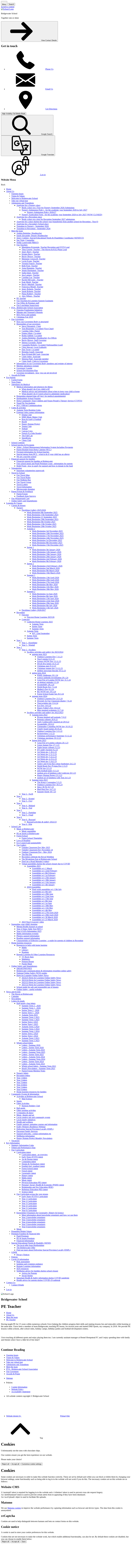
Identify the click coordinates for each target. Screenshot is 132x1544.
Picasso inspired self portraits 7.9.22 (51, 717)
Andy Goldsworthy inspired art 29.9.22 (53, 722)
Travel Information (24, 487)
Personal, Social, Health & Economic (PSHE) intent (43, 1185)
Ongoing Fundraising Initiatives (29, 310)
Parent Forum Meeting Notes (33, 1071)
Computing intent (29, 1161)
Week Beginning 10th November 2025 (48, 533)
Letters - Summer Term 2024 (33, 1059)
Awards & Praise (18, 375)
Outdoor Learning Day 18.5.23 (50, 785)
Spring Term (37, 626)
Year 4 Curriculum (29, 1206)
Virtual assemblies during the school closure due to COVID (46, 864)
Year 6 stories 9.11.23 (46, 659)
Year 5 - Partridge (29, 812)
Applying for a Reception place (29, 217)
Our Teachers (21, 245)
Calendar (15, 996)
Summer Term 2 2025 (30, 1017)
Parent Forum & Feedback (22, 491)
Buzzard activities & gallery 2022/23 (42, 822)
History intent (27, 1175)
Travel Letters (22, 484)
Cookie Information (19, 1387)
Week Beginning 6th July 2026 (44, 605)
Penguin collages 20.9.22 (47, 719)
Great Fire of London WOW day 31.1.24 (54, 680)
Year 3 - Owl (27, 801)
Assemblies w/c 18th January (44, 880)
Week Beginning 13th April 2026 (45, 577)
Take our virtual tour (19, 201)
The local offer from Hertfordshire (30, 1245)
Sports (19, 1101)
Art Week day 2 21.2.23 (47, 754)
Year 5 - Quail (27, 815)
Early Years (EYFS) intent (32, 1157)
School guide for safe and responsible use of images (37, 987)
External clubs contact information (30, 412)
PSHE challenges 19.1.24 (47, 675)
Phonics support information (27, 936)
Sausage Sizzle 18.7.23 (46, 792)
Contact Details (17, 1285)
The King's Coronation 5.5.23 (49, 782)
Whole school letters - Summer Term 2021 (39, 1066)
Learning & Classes (14, 503)
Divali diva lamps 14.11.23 (48, 664)
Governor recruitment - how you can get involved (36, 373)
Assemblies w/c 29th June (42, 894)
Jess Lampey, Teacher (30, 275)
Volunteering (16, 468)
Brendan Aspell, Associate (32, 352)
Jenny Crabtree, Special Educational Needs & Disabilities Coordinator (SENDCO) (50, 238)
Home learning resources (21, 943)
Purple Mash (27, 964)
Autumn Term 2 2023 (30, 1038)
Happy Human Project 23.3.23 (49, 775)
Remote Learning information (28, 1266)
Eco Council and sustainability (28, 843)
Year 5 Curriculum (29, 1208)
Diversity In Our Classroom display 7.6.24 (54, 701)
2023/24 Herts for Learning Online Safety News (41, 980)
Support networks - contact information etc (33, 1134)
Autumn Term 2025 (30, 1015)
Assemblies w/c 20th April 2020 (45, 915)
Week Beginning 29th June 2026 (45, 603)
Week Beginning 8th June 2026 (45, 596)
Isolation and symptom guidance (29, 1264)
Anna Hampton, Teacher (32, 268)
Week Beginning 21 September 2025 (42, 517)
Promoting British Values (21, 1231)
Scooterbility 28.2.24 (45, 685)
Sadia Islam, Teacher (30, 273)
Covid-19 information (20, 1259)
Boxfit (24, 422)
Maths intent (27, 1178)
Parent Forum (22, 494)
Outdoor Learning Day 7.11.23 (49, 657)
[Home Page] (7, 9)
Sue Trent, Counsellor (25, 240)
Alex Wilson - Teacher (31, 296)
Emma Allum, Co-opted (31, 333)
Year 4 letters (21, 1085)
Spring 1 (30, 547)
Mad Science (27, 1099)
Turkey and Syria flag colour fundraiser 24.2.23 (56, 764)
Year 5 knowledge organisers (33, 1224)
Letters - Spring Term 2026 (33, 1047)
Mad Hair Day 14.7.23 (46, 789)
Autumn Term (37, 624)
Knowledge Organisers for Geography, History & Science (40, 1213)
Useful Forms (16, 380)
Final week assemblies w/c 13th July (47, 889)
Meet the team (17, 231)
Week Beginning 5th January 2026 (46, 550)
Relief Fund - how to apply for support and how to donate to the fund (44, 466)
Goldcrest (26, 619)
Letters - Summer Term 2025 (33, 1052)
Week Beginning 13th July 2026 (45, 608)
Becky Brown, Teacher (31, 256)
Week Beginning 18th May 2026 (45, 589)
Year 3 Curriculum (29, 1203)
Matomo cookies (14, 1508)
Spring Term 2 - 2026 (30, 1010)
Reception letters (23, 1075)
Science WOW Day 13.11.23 (49, 661)
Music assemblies (29, 831)
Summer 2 (31, 591)
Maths (24, 947)
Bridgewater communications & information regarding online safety (43, 971)
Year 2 (19, 647)
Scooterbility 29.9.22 (45, 724)
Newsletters (16, 999)
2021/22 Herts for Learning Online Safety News (41, 985)
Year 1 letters (21, 1078)
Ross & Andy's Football (31, 419)
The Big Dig (27, 854)
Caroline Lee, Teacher (31, 277)
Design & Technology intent (33, 1164)
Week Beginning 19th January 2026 (46, 554)
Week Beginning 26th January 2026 (46, 557)
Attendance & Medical (20, 384)
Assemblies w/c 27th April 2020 (45, 913)
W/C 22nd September (41, 633)
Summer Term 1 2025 (30, 1020)
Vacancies (15, 1141)
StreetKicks (26, 438)
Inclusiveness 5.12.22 (46, 733)
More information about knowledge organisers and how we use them (50, 1215)
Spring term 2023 (39, 740)
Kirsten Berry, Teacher (31, 254)
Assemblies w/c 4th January (43, 885)
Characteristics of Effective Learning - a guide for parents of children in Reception (49, 940)
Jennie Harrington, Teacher (33, 270)
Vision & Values (18, 196)
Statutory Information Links (22, 1145)
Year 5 (19, 810)
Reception (20, 612)
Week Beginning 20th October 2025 (41, 526)
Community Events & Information (25, 1094)
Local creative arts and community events (33, 1117)
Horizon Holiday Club (31, 1106)
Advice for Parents (29, 1273)
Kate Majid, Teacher (30, 282)
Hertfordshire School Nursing (28, 398)
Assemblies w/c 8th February (44, 873)
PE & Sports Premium (25, 1238)
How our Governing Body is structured (32, 322)
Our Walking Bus (23, 480)
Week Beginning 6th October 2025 (41, 522)
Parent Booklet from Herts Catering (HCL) (33, 450)
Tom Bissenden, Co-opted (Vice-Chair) (38, 329)
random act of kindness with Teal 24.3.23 (54, 778)
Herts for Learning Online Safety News (32, 975)
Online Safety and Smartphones (24, 501)
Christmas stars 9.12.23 (46, 666)
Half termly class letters (25, 1003)
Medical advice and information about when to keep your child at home (51, 391)
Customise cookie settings (32, 1464)
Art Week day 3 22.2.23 (47, 757)
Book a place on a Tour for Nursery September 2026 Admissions (48, 208)
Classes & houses (18, 505)
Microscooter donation (25, 489)
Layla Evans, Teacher (30, 261)
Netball (25, 429)
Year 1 (19, 640)
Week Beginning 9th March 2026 (45, 571)
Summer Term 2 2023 (30, 1041)
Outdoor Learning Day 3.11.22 (49, 731)
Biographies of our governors (28, 324)
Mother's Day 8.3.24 (45, 689)
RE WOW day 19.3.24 (46, 692)
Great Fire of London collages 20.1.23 (52, 743)
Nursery (19, 508)
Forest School (22, 836)
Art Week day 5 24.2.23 (47, 761)
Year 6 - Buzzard (28, 819)
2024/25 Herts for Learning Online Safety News (41, 978)
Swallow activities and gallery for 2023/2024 (45, 652)
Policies (14, 1257)
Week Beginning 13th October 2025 (41, 524)
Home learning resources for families (31, 1092)
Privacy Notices (22, 1255)
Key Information (13, 1143)
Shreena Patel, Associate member (35, 359)
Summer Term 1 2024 (30, 1031)
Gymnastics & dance (24, 1113)
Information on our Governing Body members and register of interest (44, 363)
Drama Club (27, 415)
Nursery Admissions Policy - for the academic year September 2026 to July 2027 (54, 210)
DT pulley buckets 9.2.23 (47, 750)
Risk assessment (23, 1262)
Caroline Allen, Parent (31, 331)
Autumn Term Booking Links (28, 410)
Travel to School (18, 473)
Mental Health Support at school (29, 926)
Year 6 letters (21, 1089)
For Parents (10, 377)
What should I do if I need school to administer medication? (46, 394)
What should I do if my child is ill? (36, 389)
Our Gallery (21, 845)
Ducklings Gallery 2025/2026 (34, 510)
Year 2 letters (21, 1080)
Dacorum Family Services (27, 1131)
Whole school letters (24, 1043)
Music (19, 1229)
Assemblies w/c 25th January (44, 878)
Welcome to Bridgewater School (24, 198)
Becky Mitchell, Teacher (32, 284)
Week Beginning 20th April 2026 (45, 580)
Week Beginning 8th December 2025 (47, 543)
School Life (16, 826)
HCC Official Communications (29, 405)
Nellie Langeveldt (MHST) (27, 242)
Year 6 (19, 817)
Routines (25, 952)
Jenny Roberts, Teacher (31, 289)
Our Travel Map (23, 475)
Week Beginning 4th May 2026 (45, 584)
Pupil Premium (22, 1236)
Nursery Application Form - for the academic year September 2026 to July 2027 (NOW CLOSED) (62, 215)
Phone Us (49, 69)
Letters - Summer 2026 (31, 1045)
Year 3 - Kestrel (28, 799)
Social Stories (27, 1275)
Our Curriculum (17, 1150)
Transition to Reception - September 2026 (33, 228)
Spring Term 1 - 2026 (30, 1013)
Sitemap (9, 1378)
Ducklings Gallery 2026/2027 (34, 610)
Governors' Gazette (24, 368)
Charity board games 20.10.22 (49, 729)
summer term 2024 (39, 696)
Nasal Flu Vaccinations (25, 403)
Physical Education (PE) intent (34, 1182)
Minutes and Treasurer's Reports (29, 312)
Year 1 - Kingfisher (29, 643)
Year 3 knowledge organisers (33, 1220)
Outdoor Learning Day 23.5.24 (50, 698)
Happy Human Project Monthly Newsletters (34, 1138)
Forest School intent (30, 1168)
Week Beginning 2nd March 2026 (46, 568)
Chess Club (26, 440)
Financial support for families (23, 459)
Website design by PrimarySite (38, 1416)
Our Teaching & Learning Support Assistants (34, 301)
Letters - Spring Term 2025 (33, 1054)
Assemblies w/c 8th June (42, 901)
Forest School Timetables (32, 838)
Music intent (27, 1180)
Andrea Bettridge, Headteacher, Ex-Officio (39, 338)
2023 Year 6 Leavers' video (33, 922)
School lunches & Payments (22, 445)
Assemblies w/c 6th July (42, 892)
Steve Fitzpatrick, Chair (31, 326)
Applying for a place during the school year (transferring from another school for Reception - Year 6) (57, 222)
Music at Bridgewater (25, 829)
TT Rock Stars (28, 957)
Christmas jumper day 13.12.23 (50, 668)
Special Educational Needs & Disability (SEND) (31, 1243)
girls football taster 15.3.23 (48, 771)
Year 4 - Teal (27, 808)
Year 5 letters (21, 1087)
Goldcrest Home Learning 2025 (40, 622)
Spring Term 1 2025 (30, 1024)
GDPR (14, 1252)
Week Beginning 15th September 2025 (42, 515)
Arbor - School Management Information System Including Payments (44, 447)
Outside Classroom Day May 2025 (36, 847)
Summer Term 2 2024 (30, 1029)
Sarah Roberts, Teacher (31, 291)
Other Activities (22, 1103)
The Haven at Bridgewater (22, 994)
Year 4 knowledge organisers (33, 1222)
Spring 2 (30, 564)
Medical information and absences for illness (34, 387)
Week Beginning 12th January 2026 (46, 552)
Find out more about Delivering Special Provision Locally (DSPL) (43, 1250)
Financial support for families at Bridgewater (34, 461)
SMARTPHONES (24, 968)
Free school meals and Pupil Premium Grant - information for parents (44, 463)
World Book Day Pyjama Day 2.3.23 (52, 766)
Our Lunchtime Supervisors (27, 305)
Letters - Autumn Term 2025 (33, 1050)
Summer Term (38, 629)
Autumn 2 (31, 529)
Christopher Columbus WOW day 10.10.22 (55, 726)
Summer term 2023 (40, 780)
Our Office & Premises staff (27, 303)
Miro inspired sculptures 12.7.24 (50, 710)
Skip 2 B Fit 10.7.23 (45, 787)
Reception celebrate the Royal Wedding (38, 857)
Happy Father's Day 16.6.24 (48, 708)
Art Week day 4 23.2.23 (47, 759)
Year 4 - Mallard (28, 806)
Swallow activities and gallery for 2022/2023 (45, 712)
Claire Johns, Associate (31, 356)
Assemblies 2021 (34, 866)
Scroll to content (7, 7)
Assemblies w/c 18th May (42, 906)
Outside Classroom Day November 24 (37, 850)
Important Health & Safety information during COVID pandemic (42, 1278)
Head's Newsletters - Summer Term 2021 (38, 1068)
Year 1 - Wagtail (28, 645)
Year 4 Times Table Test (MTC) (29, 929)
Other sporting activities (26, 1110)
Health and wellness (24, 1122)
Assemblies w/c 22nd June (43, 896)
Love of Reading (23, 840)
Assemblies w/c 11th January (44, 882)
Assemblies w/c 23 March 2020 (45, 920)
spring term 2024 (39, 673)
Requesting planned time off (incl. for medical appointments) (41, 396)
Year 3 (19, 796)
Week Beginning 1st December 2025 (47, 540)
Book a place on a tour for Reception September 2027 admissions (48, 219)
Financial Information (25, 1241)
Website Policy (17, 1389)
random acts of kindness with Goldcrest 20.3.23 (56, 773)
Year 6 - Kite (27, 824)
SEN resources (22, 1269)
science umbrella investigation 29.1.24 (52, 678)
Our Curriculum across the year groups (32, 1194)
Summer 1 (31, 575)
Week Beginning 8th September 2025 (42, 512)
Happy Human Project (31, 424)
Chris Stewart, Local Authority (34, 347)
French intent (27, 1171)
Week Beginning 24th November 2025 (48, 538)
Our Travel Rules (23, 477)
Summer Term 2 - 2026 (31, 1006)
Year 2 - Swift (27, 794)
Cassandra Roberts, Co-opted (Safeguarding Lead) (42, 345)
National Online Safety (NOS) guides (31, 973)
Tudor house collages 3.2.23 (48, 747)
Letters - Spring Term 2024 (33, 1061)
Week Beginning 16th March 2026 (46, 573)
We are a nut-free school (26, 457)
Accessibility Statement (20, 1392)
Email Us (49, 89)
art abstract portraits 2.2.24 (48, 682)
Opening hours (17, 194)
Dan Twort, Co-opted (30, 349)
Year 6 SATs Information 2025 (28, 931)
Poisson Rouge (28, 961)
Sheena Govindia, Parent (32, 343)
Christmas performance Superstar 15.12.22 (54, 736)
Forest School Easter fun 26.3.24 (50, 694)
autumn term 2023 (39, 654)
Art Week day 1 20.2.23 (47, 752)
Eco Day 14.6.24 (44, 705)
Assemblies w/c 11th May (42, 908)
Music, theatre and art (25, 1115)
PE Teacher (21, 298)
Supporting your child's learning (24, 924)
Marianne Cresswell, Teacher (33, 259)
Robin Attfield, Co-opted (32, 336)
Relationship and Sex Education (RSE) (37, 1187)
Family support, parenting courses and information (36, 1124)
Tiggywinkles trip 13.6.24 (47, 703)
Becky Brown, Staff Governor (34, 340)
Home (8, 189)
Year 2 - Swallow (29, 650)
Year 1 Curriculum (29, 1199)
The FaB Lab (27, 436)
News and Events (13, 992)
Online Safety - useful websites (29, 989)
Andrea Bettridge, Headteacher (29, 233)
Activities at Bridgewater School (29, 1096)
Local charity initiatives (25, 1120)
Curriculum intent (23, 1152)
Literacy (25, 950)
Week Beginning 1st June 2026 (44, 594)
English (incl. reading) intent (33, 1166)
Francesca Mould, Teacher (32, 287)
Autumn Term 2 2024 (30, 1027)
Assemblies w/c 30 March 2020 (45, 917)
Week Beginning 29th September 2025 (42, 519)
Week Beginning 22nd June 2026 (45, 601)
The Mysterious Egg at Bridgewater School (39, 859)
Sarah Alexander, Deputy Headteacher (32, 235)
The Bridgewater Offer (25, 1248)
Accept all (15, 1464)
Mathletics (26, 959)
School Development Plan (27, 370)
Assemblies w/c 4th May (42, 910)
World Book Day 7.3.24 (47, 687)
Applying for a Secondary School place (32, 224)
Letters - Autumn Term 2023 (33, 1064)
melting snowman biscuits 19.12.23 (51, 671)
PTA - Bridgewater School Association (27, 308)
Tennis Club (27, 426)
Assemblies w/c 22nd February (44, 871)
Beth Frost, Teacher (30, 266)
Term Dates (16, 382)
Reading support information (28, 938)
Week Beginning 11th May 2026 (45, 587)
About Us (10, 191)
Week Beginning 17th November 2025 (48, 536)
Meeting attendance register (27, 366)
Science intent (27, 1192)
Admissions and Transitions (22, 203)
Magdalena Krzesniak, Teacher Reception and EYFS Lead (45, 247)
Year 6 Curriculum (29, 1210)
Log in (9, 1289)
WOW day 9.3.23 (44, 768)
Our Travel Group (23, 482)
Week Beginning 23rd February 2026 (47, 566)
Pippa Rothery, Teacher (31, 294)
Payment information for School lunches (32, 452)
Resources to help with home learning (31, 945)
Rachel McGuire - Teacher (32, 280)
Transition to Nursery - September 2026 (32, 226)
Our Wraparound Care (20, 498)
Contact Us (10, 1282)
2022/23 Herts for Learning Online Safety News (41, 982)
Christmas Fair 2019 (24, 317)
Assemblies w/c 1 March (42, 868)
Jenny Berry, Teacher (30, 252)
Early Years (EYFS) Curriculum (35, 1196)
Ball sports (20, 1108)
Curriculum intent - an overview (35, 1155)
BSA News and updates (26, 315)
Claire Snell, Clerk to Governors (35, 361)
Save (24, 1542)
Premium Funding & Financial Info (25, 1234)
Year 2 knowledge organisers (33, 1217)
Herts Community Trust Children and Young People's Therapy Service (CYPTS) (49, 401)
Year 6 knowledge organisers (33, 1227)
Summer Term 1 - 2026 (31, 1008)
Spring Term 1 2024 (30, 1036)
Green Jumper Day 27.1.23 (48, 745)
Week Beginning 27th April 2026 (45, 582)
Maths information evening (27, 933)
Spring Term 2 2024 (30, 1034)
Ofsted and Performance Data (23, 1148)
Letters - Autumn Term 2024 (33, 1057)
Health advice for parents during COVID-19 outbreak (38, 1280)
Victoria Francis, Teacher (32, 263)
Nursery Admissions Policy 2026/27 (41, 212)
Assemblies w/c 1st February (43, 875)
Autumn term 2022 (39, 715)
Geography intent (29, 1173)
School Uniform (17, 443)
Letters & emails (18, 1001)
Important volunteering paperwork (30, 470)
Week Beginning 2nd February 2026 (47, 559)
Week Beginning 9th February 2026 (46, 561)
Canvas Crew (27, 431)
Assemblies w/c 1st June (42, 903)
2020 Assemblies (34, 887)
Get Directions (51, 109)
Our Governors (17, 319)
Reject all (5, 1464)
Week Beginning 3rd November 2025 (47, 531)
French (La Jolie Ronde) (32, 433)
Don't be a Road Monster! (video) (35, 861)
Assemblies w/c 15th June (42, 899)
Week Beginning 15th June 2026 (45, 598)
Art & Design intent (30, 1159)
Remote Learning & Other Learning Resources (35, 954)
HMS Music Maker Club (32, 417)
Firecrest (25, 615)
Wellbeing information (25, 1136)
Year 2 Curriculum (29, 1201)
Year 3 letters (21, 1082)
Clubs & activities (18, 408)
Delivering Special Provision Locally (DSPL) (34, 1129)
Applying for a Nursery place (28, 205)
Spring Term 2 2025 (30, 1022)
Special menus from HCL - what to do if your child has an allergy (43, 454)
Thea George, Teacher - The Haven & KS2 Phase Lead (44, 249)
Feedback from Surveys (26, 496)
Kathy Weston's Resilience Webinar (31, 1127)
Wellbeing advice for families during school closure (37, 1271)
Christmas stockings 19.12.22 (49, 738)
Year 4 (19, 803)
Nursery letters (22, 1073)
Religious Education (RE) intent (35, 1189)
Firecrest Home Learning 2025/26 (40, 617)
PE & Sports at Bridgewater (27, 833)
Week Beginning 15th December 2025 (47, 545)
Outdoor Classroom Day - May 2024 (37, 852)
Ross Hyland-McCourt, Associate (35, 354)
